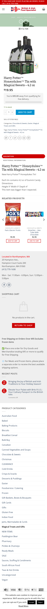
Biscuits (5, 430)
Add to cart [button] (12, 241)
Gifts (4, 507)
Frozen (5, 493)
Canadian (6, 444)
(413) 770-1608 (9, 269)
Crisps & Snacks (9, 473)
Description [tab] (8, 156)
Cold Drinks (7, 469)
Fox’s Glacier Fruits (12, 230)
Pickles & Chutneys (11, 546)
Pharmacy (6, 541)
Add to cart (25, 112)
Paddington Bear (10, 536)
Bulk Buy (6, 440)
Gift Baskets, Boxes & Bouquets (16, 497)
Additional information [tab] (14, 160)
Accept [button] (31, 602)
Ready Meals (8, 550)
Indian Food (7, 517)
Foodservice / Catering (12, 488)
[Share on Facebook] (11, 138)
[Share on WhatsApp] (6, 138)
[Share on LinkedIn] (29, 138)
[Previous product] (26, 21)
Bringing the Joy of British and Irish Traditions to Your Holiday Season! (24, 382)
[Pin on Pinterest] (24, 138)
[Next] (43, 224)
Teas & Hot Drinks (10, 570)
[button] (3, 9)
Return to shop (24, 325)
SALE (4, 555)
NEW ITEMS (7, 531)
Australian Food (9, 416)
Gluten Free (7, 512)
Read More (23, 606)
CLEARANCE (7, 464)
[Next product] (21, 21)
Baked (5, 420)
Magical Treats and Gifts (26, 17)
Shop (13, 17)
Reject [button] (40, 602)
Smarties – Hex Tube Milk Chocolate (34, 232)
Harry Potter (12, 130)
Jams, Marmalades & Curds (14, 522)
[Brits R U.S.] (23, 9)
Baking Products (9, 425)
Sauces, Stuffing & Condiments (16, 560)
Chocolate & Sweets (19, 123)
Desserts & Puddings (12, 478)
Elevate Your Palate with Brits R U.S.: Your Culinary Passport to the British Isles (25, 392)
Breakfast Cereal (9, 435)
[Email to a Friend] (20, 138)
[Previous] (3, 224)
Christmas (7, 459)
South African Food (11, 565)
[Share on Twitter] (15, 138)
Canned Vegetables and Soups (16, 449)
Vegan (5, 579)
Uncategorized (9, 575)
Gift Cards (6, 502)
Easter (30, 123)
